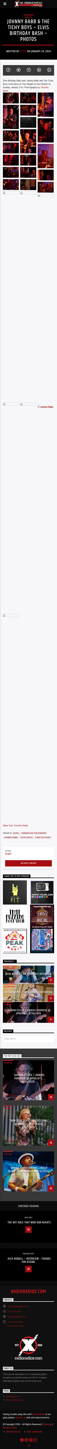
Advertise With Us (13, 1396)
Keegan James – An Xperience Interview (28, 992)
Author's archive (28, 863)
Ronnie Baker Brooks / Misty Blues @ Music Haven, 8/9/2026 (28, 1170)
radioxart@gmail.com (17, 1317)
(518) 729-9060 (14, 1311)
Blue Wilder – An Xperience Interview (28, 974)
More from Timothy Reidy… (16, 825)
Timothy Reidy (43, 837)
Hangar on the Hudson (34, 833)
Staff (23, 51)
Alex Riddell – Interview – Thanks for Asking (29, 1260)
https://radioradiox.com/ (18, 1306)
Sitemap (47, 1424)
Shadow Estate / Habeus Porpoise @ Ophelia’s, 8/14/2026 (28, 1012)
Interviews (9, 968)
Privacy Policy (10, 1427)
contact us (20, 1417)
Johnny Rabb (11, 837)
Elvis (16, 833)
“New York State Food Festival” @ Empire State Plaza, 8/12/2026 (29, 1124)
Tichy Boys (26, 837)
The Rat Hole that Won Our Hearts (29, 1222)
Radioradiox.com (28, 1292)
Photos (28, 17)
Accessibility (39, 1414)
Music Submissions (15, 1400)
